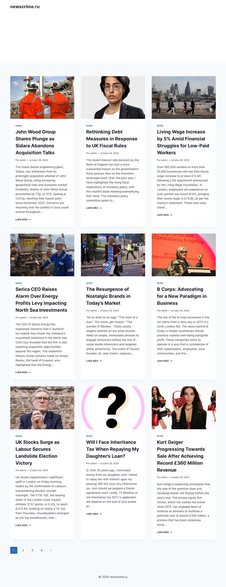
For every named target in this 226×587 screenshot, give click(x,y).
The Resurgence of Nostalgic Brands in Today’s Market (108, 296)
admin (23, 160)
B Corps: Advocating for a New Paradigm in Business (182, 296)
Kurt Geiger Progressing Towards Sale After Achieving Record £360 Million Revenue (181, 456)
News (19, 125)
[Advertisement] (113, 38)
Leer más (23, 219)
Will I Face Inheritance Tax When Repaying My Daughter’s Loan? (112, 449)
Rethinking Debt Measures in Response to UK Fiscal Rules (111, 138)
